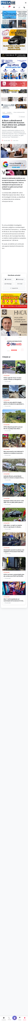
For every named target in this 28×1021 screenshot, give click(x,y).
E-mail (20, 283)
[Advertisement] (14, 214)
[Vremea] (19, 7)
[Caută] (3, 7)
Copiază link (15, 288)
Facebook (9, 279)
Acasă (3, 112)
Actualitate (9, 112)
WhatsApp (8, 283)
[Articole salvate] (14, 7)
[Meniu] (25, 2)
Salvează (22, 116)
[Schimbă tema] (24, 7)
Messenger (21, 279)
